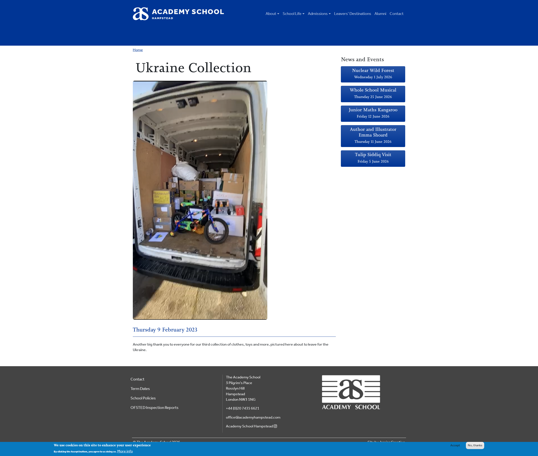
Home (138, 50)
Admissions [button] (318, 13)
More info (125, 451)
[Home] (142, 13)
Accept (455, 445)
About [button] (271, 13)
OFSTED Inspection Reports (154, 407)
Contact (397, 13)
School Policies (143, 398)
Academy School (188, 13)
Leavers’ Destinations (352, 13)
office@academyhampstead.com (253, 417)
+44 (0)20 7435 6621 (242, 408)
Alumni (380, 13)
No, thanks (475, 445)
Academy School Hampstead (250, 426)
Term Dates (140, 388)
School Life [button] (292, 13)
